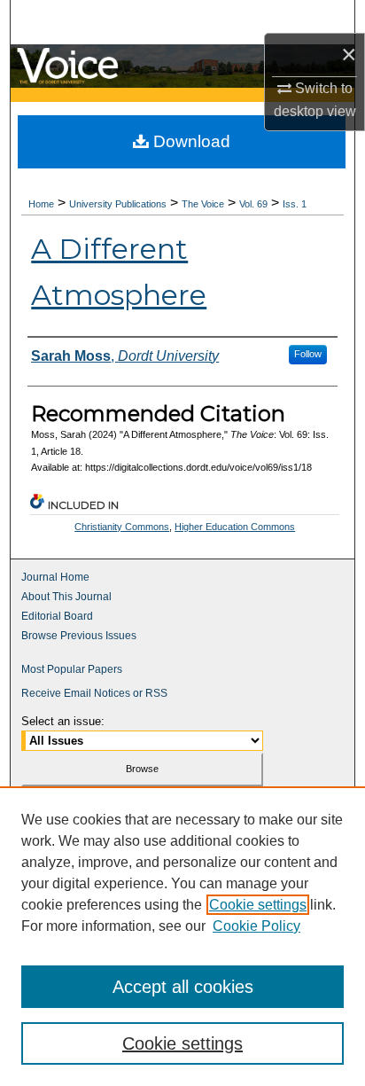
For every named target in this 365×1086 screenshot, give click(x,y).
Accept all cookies (183, 986)
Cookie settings (258, 904)
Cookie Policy (256, 926)
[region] (182, 936)
